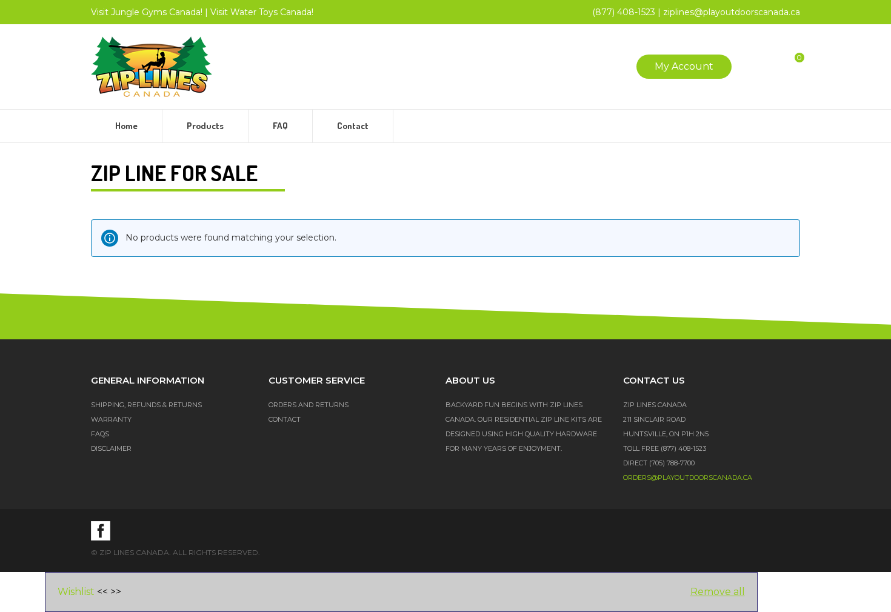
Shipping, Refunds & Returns (146, 405)
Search (752, 66)
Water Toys (261, 12)
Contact (353, 125)
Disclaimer (111, 448)
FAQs (100, 434)
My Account (684, 66)
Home (126, 125)
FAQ (280, 125)
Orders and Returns (309, 405)
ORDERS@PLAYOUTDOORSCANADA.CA (687, 477)
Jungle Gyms (146, 12)
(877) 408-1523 (623, 12)
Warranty (111, 419)
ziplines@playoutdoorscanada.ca (731, 12)
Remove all (717, 591)
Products (205, 125)
